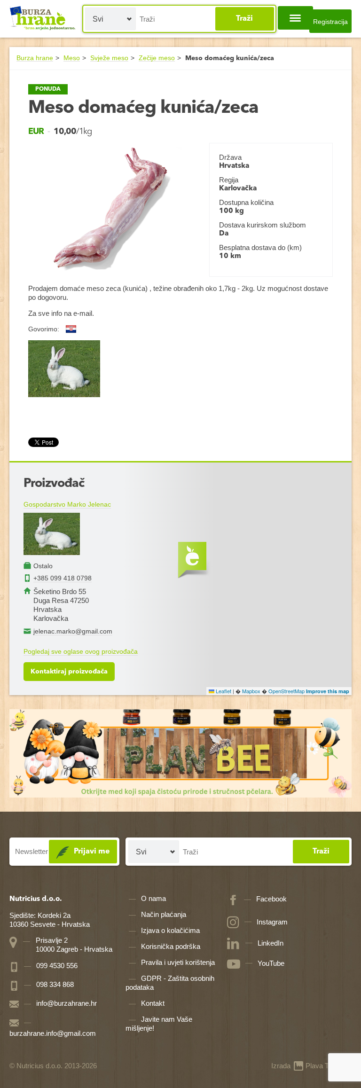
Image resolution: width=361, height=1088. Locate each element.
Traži (244, 19)
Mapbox (251, 691)
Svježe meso (109, 58)
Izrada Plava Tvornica (311, 1066)
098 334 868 (54, 984)
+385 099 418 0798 (62, 578)
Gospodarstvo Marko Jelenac (67, 504)
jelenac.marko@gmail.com (72, 631)
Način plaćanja (163, 914)
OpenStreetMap (286, 691)
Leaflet (222, 691)
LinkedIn (270, 943)
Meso (71, 58)
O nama (153, 898)
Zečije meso (157, 58)
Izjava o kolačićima (170, 930)
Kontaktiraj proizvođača (69, 671)
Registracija (330, 21)
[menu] (295, 18)
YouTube (271, 963)
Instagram (272, 922)
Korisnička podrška (170, 946)
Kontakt (153, 1003)
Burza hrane (34, 58)
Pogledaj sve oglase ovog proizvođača (81, 651)
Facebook (271, 899)
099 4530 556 (56, 966)
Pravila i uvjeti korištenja (178, 962)
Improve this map (327, 691)
